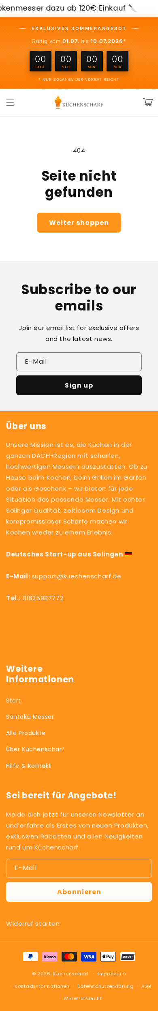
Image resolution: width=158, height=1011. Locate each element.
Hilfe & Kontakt (28, 766)
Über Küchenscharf (35, 749)
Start (13, 700)
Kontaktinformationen (42, 986)
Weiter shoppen (79, 222)
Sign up (79, 385)
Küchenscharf (70, 973)
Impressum (112, 973)
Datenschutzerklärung (105, 986)
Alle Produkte (26, 733)
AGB (146, 986)
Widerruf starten (33, 923)
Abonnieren (79, 892)
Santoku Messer (30, 717)
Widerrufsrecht (83, 998)
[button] (10, 102)
